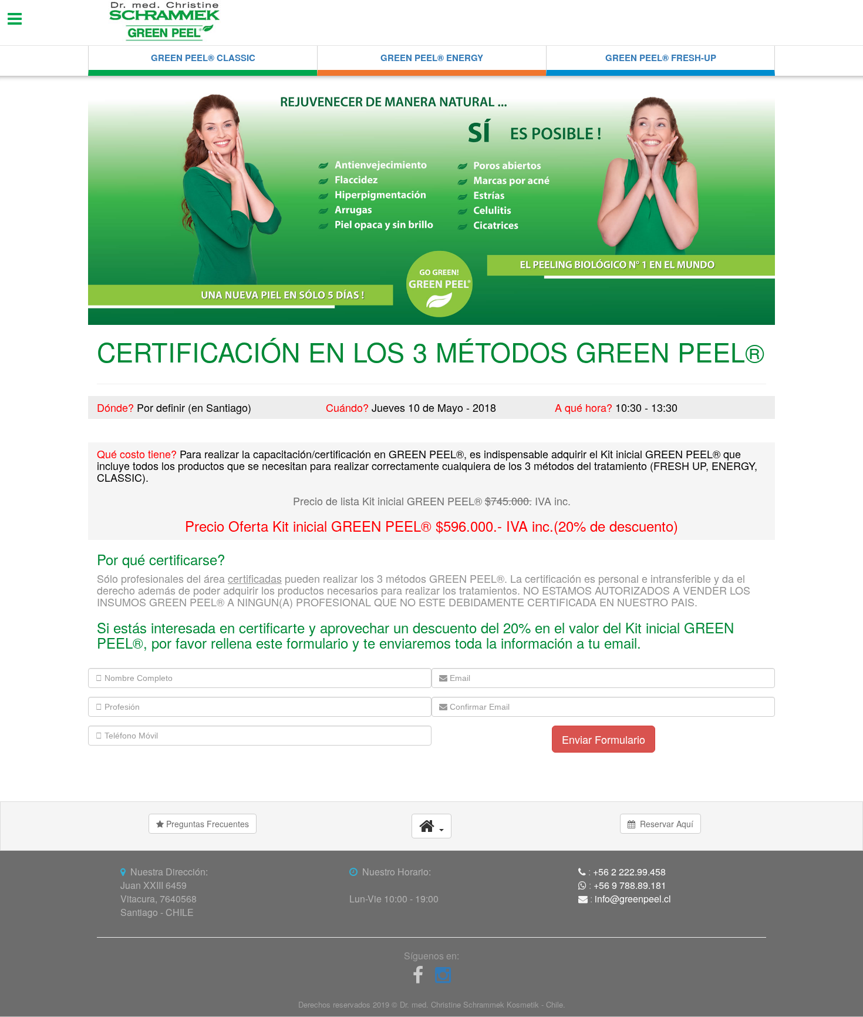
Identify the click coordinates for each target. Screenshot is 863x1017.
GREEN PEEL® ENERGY (431, 57)
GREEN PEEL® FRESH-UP (660, 57)
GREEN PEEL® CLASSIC (203, 57)
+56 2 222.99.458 (629, 871)
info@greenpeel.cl (633, 898)
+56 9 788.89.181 (630, 885)
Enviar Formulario (603, 739)
